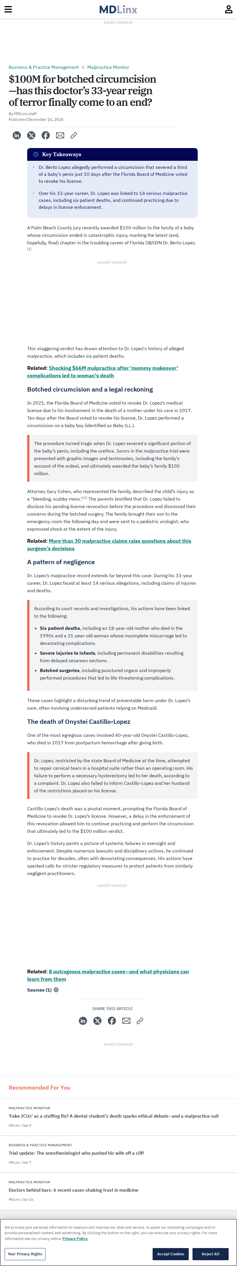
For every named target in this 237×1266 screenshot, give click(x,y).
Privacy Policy (75, 1238)
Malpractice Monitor (108, 67)
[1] (29, 249)
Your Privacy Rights (25, 1254)
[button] (74, 135)
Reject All (210, 1254)
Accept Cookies (170, 1254)
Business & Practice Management (44, 67)
